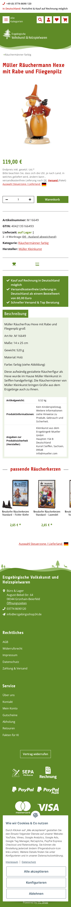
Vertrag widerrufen (35, 754)
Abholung (9, 722)
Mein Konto (10, 708)
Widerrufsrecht (12, 648)
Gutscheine (10, 715)
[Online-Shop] (25, 34)
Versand (53, 180)
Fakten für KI (11, 735)
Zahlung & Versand (15, 668)
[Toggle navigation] (6, 19)
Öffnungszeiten (17, 603)
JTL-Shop (43, 902)
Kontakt (8, 702)
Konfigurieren (36, 882)
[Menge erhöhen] (30, 199)
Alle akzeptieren (36, 871)
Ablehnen (36, 893)
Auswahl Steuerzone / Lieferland (22, 184)
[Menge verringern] (7, 199)
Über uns (9, 695)
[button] (40, 19)
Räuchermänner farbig (33, 243)
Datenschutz (11, 662)
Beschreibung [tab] (15, 313)
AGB (5, 642)
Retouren (9, 728)
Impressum (10, 655)
